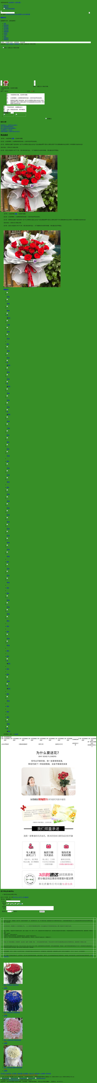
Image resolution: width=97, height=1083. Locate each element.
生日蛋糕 (6, 28)
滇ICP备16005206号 (14, 1080)
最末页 (26, 897)
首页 (5, 23)
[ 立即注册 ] (18, 2)
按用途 (11, 44)
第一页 (15, 897)
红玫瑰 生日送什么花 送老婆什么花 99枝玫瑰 (18, 14)
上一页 (19, 897)
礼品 (5, 36)
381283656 (6, 1078)
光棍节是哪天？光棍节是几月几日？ (10, 131)
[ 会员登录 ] (11, 2)
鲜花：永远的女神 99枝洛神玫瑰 (12, 1040)
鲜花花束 (6, 25)
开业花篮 (6, 30)
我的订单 (6, 5)
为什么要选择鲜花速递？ (7, 126)
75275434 (32, 1078)
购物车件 (3, 17)
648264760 (24, 1078)
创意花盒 (6, 26)
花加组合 (6, 38)
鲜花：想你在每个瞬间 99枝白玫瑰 (13, 1067)
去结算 (16, 734)
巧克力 (5, 34)
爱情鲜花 (17, 44)
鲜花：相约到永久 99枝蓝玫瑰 (12, 1012)
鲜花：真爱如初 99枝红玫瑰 (11, 985)
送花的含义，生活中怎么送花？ (9, 125)
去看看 (5, 988)
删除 (8, 296)
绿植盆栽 (6, 31)
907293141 (15, 1078)
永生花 (5, 33)
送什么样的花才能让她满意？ (8, 128)
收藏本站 (6, 7)
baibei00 (43, 1078)
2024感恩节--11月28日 (6, 129)
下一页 (23, 897)
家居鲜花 (6, 39)
